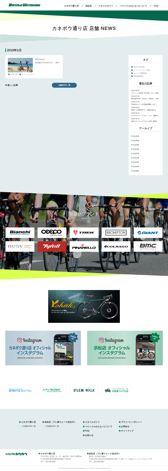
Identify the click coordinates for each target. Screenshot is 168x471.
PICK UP (138, 67)
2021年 (136, 158)
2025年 (136, 141)
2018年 (136, 171)
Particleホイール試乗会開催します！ (144, 104)
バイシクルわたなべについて (98, 426)
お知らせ (89, 435)
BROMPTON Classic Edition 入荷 (144, 99)
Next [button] (163, 240)
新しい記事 (12, 85)
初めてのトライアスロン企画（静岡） (144, 121)
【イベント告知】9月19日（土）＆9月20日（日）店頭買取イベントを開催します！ (145, 93)
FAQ (87, 431)
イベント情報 (140, 73)
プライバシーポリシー (131, 422)
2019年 (136, 166)
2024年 (136, 145)
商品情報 (138, 76)
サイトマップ (127, 431)
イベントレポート (141, 70)
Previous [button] (5, 240)
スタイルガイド (92, 422)
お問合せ (125, 426)
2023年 (136, 149)
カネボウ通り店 (28, 422)
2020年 (136, 162)
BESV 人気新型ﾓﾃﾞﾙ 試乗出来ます (143, 110)
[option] (20, 241)
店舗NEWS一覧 (64, 85)
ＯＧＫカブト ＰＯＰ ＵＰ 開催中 (144, 116)
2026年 (136, 136)
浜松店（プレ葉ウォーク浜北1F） (60, 422)
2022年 (136, 153)
